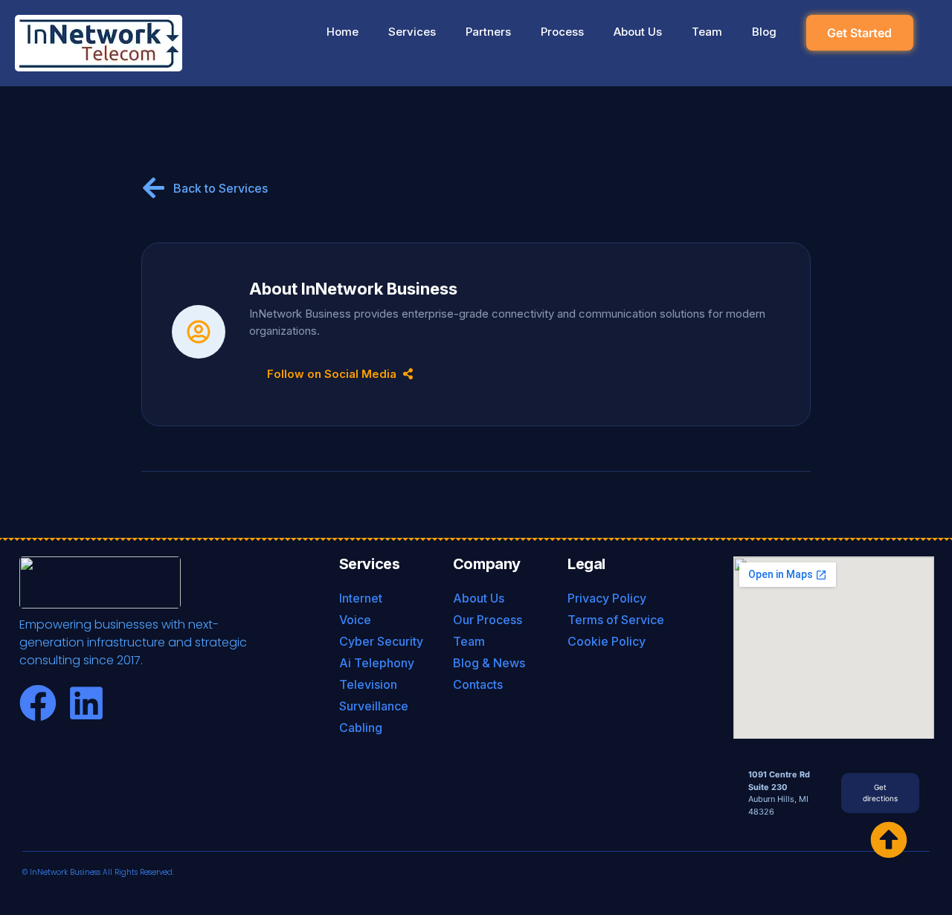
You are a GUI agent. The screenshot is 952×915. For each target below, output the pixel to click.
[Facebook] (38, 703)
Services (412, 32)
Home (342, 32)
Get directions (880, 793)
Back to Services (220, 188)
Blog (764, 32)
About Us (638, 32)
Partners (488, 32)
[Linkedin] (86, 703)
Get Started (859, 32)
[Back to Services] (153, 188)
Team (707, 32)
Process (562, 32)
